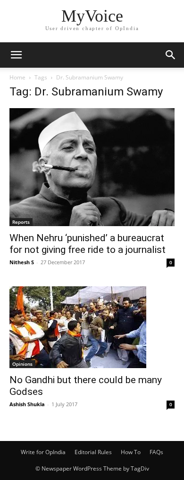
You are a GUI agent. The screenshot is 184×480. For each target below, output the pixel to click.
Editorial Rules (93, 452)
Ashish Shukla (27, 404)
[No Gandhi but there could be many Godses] (92, 327)
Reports (21, 222)
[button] (16, 55)
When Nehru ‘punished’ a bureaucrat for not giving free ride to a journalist (87, 243)
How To (131, 452)
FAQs (156, 452)
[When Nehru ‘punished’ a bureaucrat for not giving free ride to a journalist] (92, 167)
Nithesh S (21, 262)
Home (17, 77)
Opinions (22, 364)
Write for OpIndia (43, 452)
